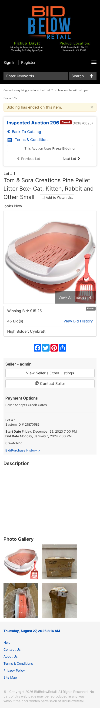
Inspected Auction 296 (33, 123)
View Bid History (78, 321)
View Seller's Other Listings (50, 373)
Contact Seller (52, 383)
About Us (10, 656)
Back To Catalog (26, 131)
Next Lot (70, 159)
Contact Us (11, 649)
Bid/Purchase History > (22, 450)
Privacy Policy (14, 670)
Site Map (10, 677)
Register (28, 62)
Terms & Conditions (32, 139)
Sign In (9, 62)
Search (78, 76)
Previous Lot (30, 159)
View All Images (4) (75, 297)
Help (6, 642)
